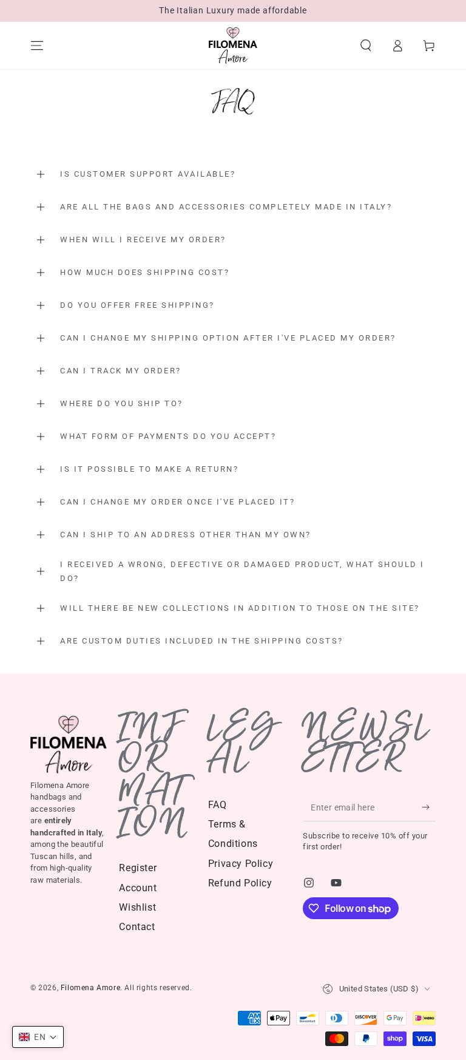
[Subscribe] (429, 807)
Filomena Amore (90, 988)
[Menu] (37, 45)
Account (138, 888)
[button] (366, 45)
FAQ (217, 804)
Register (138, 868)
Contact (137, 927)
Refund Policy (240, 883)
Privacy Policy (240, 863)
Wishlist (137, 907)
